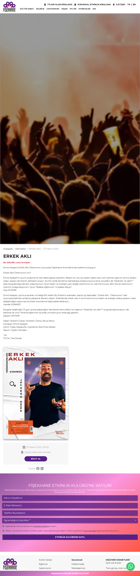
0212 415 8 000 (113, 563)
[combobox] (70, 520)
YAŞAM (64, 9)
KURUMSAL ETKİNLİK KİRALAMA (94, 4)
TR (128, 4)
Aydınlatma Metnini (41, 526)
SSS (94, 9)
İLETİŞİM (120, 4)
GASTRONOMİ (52, 9)
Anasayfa (8, 249)
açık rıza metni (90, 531)
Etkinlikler (20, 249)
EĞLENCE (40, 9)
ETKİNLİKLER (84, 9)
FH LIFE (73, 9)
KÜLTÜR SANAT (27, 9)
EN (134, 4)
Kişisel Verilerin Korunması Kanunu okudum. (31, 526)
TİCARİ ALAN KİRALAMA (59, 4)
